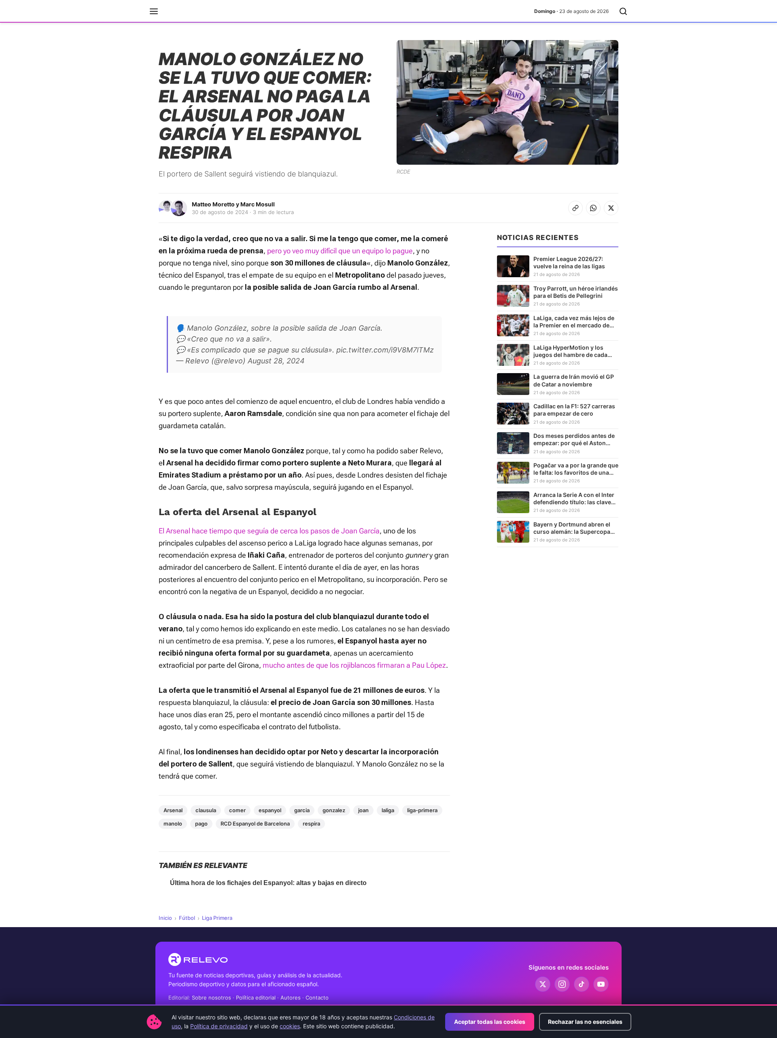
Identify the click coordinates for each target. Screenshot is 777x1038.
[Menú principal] (154, 11)
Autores (290, 997)
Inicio (165, 918)
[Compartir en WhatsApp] (593, 208)
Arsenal (173, 810)
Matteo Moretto (213, 204)
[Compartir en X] (611, 208)
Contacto (317, 997)
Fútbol (187, 918)
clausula (205, 810)
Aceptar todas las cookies (489, 1021)
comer (237, 810)
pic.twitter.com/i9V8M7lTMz (385, 350)
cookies (290, 1026)
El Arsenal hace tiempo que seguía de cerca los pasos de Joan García (269, 530)
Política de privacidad (219, 1026)
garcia (302, 810)
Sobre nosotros (211, 997)
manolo (172, 823)
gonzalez (334, 810)
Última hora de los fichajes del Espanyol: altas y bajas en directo (268, 882)
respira (311, 823)
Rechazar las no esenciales (585, 1021)
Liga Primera (217, 918)
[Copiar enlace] (575, 208)
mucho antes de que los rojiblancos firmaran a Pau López (354, 665)
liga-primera (422, 810)
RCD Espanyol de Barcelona (255, 823)
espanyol (270, 810)
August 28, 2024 (276, 361)
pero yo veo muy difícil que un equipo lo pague (340, 250)
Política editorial (256, 997)
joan (363, 810)
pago (201, 823)
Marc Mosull (257, 204)
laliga (388, 810)
